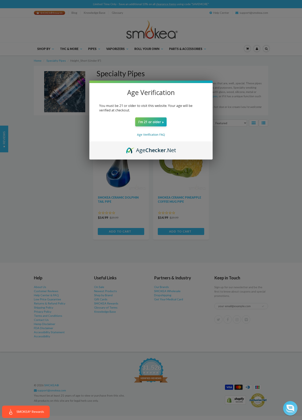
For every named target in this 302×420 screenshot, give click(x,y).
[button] (290, 408)
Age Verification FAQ (151, 135)
